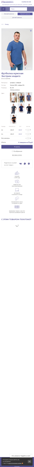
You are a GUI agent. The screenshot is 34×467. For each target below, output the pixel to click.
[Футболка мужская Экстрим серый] (28, 97)
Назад (7, 24)
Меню (3, 9)
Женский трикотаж (9, 14)
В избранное (18, 151)
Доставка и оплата (17, 155)
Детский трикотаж (17, 17)
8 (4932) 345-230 (26, 2)
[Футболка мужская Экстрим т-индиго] (21, 108)
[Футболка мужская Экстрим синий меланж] (13, 108)
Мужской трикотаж (25, 14)
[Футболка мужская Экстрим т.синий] (28, 108)
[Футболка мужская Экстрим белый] (13, 97)
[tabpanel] (17, 49)
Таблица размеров (15, 89)
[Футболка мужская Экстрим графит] (21, 97)
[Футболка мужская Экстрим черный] (13, 119)
